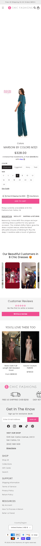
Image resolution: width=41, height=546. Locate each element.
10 (27, 176)
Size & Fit (17, 216)
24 (31, 180)
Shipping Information (11, 482)
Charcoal (7, 167)
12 (33, 175)
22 (25, 180)
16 (9, 180)
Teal (35, 167)
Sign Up (33, 420)
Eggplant (18, 167)
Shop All (5, 460)
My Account (7, 505)
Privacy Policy (8, 490)
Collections (7, 464)
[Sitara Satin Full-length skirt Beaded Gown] (11, 347)
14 (4, 180)
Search (5, 472)
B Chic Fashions (16, 542)
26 (4, 184)
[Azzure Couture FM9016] (30, 347)
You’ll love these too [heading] (21, 327)
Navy (28, 167)
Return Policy (7, 494)
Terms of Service (9, 486)
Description (7, 216)
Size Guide (5, 188)
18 (14, 180)
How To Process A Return (12, 509)
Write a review (20, 314)
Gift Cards (6, 468)
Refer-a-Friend (8, 513)
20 (20, 180)
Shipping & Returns (31, 216)
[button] (3, 7)
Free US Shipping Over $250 (15, 399)
